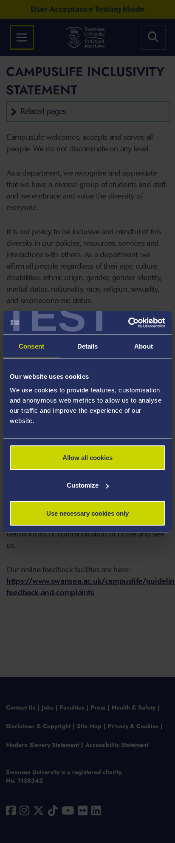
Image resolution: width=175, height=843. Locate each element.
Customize (83, 485)
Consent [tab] (31, 346)
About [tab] (143, 346)
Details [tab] (87, 346)
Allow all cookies (87, 457)
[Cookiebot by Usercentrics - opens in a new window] (128, 322)
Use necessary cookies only (87, 513)
